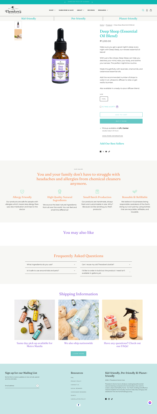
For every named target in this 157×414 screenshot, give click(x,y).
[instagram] (109, 399)
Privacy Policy (76, 381)
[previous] (64, 2)
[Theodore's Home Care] (13, 10)
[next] (92, 2)
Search (73, 395)
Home (102, 25)
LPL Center (124, 128)
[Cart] (151, 10)
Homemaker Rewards (78, 392)
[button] (109, 151)
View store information (112, 136)
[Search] (143, 10)
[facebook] (106, 399)
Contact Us (75, 384)
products (109, 25)
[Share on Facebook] (100, 151)
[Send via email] (106, 151)
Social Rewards (76, 388)
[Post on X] (103, 151)
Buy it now (121, 121)
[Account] (147, 10)
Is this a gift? (108, 107)
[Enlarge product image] (60, 56)
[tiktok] (112, 399)
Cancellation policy (78, 399)
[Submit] (37, 385)
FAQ (72, 377)
